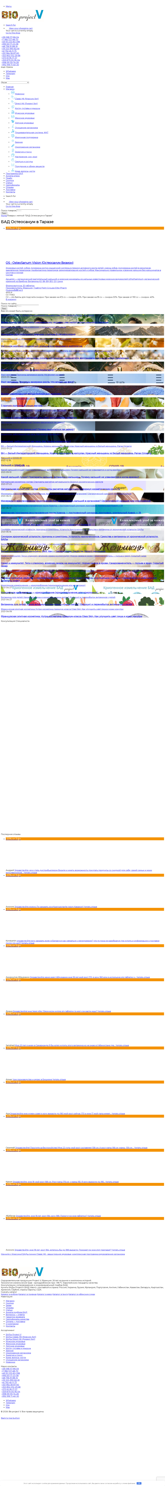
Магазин (10, 89)
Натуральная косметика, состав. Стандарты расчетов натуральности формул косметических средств (60, 489)
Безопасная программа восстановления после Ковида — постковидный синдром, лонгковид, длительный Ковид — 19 (71, 512)
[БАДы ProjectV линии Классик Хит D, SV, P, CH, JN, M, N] (45, 1266)
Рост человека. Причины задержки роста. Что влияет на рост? (37, 381)
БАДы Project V (13, 1334)
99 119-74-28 (10, 62)
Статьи (9, 183)
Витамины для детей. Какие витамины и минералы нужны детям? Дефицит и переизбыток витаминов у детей (66, 604)
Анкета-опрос (13, 176)
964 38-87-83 (10, 53)
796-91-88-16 (10, 1378)
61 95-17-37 (9, 58)
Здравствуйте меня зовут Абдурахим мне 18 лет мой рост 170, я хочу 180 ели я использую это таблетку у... (83, 977)
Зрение (10, 1351)
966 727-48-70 (10, 39)
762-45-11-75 (9, 1382)
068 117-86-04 (10, 37)
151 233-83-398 (11, 42)
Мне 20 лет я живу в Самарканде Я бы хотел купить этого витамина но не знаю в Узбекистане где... (65, 1045)
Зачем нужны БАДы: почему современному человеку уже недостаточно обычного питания (54, 322)
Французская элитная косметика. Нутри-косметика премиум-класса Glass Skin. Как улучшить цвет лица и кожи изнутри (71, 616)
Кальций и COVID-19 (12, 465)
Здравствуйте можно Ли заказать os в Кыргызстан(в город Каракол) (49, 907)
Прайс (9, 178)
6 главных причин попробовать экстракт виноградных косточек (39, 417)
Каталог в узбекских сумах (81, 1294)
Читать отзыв (30, 872)
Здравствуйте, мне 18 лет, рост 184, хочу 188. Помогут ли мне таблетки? (52, 1216)
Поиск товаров (8, 210)
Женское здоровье (15, 1344)
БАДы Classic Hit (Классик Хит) (21, 1337)
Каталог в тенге (60, 1294)
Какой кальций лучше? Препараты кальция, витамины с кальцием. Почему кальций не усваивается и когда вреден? (70, 477)
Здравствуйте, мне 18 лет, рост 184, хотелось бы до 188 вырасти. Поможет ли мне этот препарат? (63, 1250)
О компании (12, 1324)
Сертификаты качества (17, 1319)
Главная (10, 87)
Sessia (8, 1305)
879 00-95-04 (11, 60)
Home (4, 215)
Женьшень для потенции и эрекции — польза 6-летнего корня (38, 334)
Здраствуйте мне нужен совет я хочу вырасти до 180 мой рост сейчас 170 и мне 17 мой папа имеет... (61, 1113)
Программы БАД (14, 173)
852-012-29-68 (11, 1387)
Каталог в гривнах (27, 1294)
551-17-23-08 (10, 1375)
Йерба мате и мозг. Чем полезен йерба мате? (27, 370)
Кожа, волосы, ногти (16, 1357)
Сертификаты (13, 185)
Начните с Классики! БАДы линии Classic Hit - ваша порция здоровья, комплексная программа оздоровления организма (63, 1254)
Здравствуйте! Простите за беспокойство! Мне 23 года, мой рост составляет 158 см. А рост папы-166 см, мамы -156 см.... (74, 1148)
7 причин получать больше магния (21, 405)
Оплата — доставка (15, 1321)
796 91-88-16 (10, 46)
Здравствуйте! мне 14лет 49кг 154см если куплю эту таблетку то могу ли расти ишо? (55, 1011)
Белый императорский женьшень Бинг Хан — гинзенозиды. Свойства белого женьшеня (53, 551)
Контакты (10, 192)
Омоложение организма (18, 1353)
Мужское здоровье (15, 1341)
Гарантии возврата (15, 1317)
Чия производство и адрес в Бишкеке (33, 1079)
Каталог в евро (44, 1294)
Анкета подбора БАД (16, 1312)
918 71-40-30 (10, 65)
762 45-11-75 (9, 51)
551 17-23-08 (10, 44)
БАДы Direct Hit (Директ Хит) (20, 1339)
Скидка (10, 1303)
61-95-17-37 (9, 1389)
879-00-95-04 (11, 1391)
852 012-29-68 (11, 55)
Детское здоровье (15, 1346)
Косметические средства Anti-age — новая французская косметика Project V (46, 524)
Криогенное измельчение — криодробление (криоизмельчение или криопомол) (49, 592)
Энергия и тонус (14, 1355)
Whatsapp (11, 71)
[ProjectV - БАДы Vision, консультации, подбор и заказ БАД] (22, 21)
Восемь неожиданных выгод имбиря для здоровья (31, 393)
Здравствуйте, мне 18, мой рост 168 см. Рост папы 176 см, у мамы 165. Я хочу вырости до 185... (59, 1182)
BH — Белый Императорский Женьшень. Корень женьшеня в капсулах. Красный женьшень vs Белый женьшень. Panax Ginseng (76, 453)
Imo (8, 76)
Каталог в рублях (9, 1294)
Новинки (10, 1362)
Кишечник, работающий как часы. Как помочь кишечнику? (36, 441)
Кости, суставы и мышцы (18, 1348)
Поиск (4, 213)
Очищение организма (17, 1360)
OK (139, 1483)
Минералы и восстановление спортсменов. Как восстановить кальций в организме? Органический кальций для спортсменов (76, 500)
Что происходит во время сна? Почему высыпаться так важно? (38, 429)
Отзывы (10, 187)
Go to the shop (13, 33)
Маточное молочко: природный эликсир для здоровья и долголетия (41, 346)
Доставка (10, 189)
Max (8, 78)
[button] (11, 299)
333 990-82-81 (10, 49)
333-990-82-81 (11, 1380)
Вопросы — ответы (15, 1314)
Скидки (10, 180)
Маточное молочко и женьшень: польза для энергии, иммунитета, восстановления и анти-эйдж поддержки (65, 358)
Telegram (10, 73)
